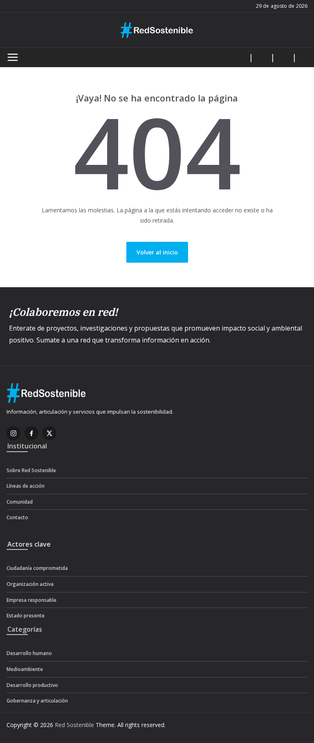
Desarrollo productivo (32, 685)
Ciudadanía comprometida (37, 568)
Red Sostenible (74, 725)
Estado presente (26, 615)
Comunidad (20, 501)
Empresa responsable (31, 600)
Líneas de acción (26, 485)
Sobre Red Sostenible (31, 470)
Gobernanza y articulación (37, 700)
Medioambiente (25, 669)
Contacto (17, 517)
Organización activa (30, 584)
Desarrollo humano (29, 653)
